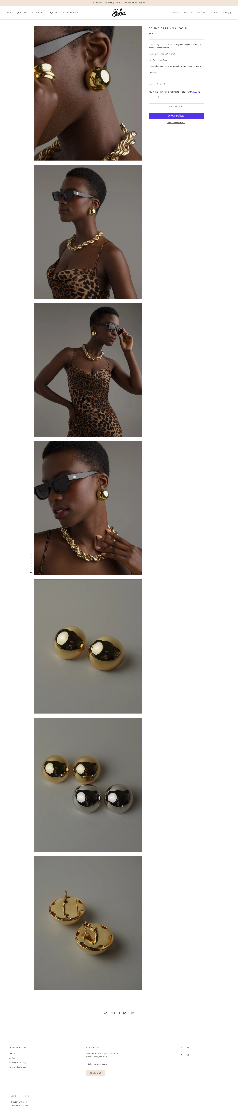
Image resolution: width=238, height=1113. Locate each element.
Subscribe (96, 1073)
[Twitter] (161, 84)
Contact (12, 1057)
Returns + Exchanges (17, 1067)
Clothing (37, 12)
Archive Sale (70, 12)
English (188, 13)
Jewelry (21, 12)
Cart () (226, 12)
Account (202, 13)
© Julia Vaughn (19, 1102)
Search (214, 13)
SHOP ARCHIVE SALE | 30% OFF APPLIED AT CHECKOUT (119, 3)
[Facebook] (157, 84)
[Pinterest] (164, 84)
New (9, 12)
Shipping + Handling (17, 1062)
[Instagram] (188, 1054)
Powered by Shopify (19, 1105)
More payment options (176, 122)
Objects (53, 12)
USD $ (175, 13)
